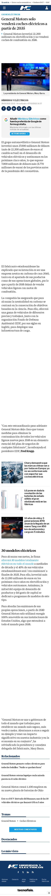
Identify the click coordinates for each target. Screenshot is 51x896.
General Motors (8, 821)
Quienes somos (5, 880)
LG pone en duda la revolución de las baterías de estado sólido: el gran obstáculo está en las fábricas (35, 497)
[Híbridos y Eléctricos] (25, 866)
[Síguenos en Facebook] (18, 872)
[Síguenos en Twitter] (23, 872)
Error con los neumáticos (21, 2)
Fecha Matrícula (45, 880)
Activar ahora (18, 134)
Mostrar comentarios (25, 829)
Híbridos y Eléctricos (14, 100)
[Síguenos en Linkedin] (28, 872)
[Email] (29, 108)
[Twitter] (9, 108)
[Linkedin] (14, 108)
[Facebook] (3, 108)
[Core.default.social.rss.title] (32, 872)
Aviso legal (24, 880)
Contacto (15, 879)
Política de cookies (33, 880)
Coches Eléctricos (10, 15)
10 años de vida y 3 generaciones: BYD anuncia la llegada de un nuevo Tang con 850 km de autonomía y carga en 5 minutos (36, 525)
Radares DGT (38, 2)
